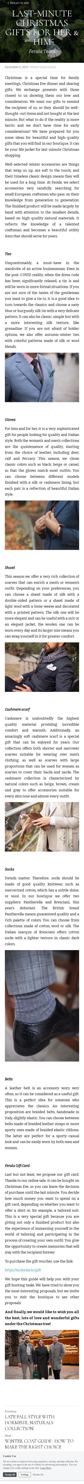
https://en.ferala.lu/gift (23, 1270)
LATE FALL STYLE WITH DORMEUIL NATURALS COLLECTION (30, 1422)
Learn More (45, 1468)
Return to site (19, 3)
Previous (10, 1411)
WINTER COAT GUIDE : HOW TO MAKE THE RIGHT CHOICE (39, 1444)
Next (8, 1435)
